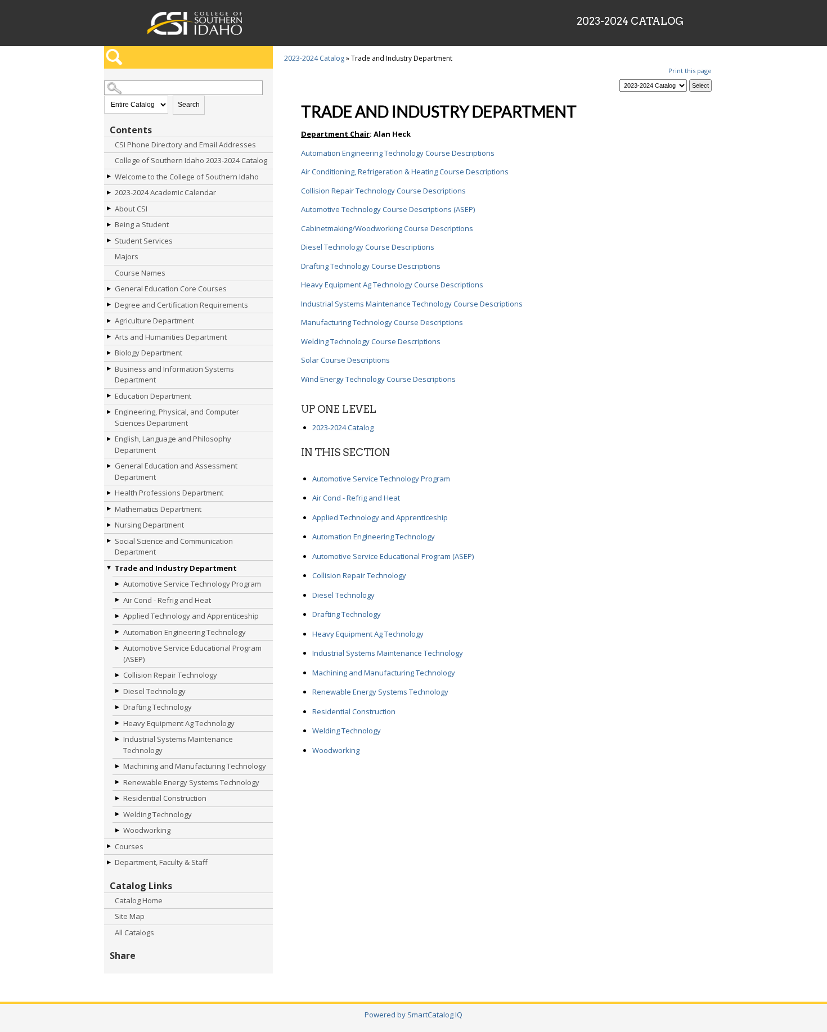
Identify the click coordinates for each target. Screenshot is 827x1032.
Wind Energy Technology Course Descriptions (378, 379)
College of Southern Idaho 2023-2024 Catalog (191, 160)
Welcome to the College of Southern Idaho (187, 177)
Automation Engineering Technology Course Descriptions (398, 153)
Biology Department (148, 353)
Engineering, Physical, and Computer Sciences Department (177, 417)
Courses (129, 846)
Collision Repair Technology (170, 675)
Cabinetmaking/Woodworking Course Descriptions (387, 228)
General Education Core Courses (171, 288)
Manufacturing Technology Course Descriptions (382, 322)
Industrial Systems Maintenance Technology (178, 744)
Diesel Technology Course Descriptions (367, 247)
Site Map (130, 916)
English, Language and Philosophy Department (173, 444)
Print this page (690, 70)
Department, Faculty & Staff (161, 862)
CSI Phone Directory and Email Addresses (185, 144)
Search (189, 105)
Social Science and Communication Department (174, 546)
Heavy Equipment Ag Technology (179, 723)
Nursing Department (149, 525)
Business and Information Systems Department (174, 374)
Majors (126, 256)
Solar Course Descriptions (345, 360)
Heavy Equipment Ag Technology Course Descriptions (392, 285)
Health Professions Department (169, 493)
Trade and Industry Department (176, 568)
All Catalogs (134, 932)
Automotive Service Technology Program (192, 584)
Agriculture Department (154, 321)
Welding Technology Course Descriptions (371, 341)
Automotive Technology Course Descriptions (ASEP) (388, 209)
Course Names (140, 273)
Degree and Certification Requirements (181, 305)
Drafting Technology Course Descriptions (371, 266)
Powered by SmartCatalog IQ (413, 1015)
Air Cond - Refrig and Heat (167, 600)
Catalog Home (139, 900)
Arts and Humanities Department (171, 337)
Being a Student (142, 224)
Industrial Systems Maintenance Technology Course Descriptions (412, 304)
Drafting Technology (157, 707)
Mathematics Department (158, 509)
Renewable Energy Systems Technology (191, 782)
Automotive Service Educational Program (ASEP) (192, 653)
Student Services (144, 241)
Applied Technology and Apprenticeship (191, 616)
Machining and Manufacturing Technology (194, 766)
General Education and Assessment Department (176, 471)
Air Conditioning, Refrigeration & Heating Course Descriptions (405, 171)
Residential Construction (164, 798)
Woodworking (146, 830)
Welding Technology (157, 814)
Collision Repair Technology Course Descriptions (383, 191)
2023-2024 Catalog (314, 58)
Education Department (153, 396)
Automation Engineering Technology (184, 632)
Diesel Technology (154, 691)
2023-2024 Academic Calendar (165, 192)
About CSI (131, 209)
